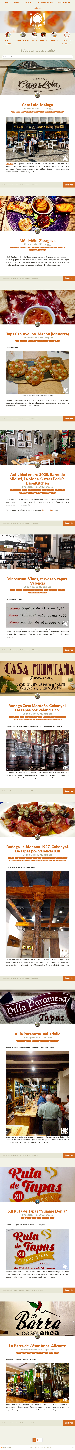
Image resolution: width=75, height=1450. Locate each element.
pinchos (29, 1040)
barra (46, 1352)
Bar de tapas (60, 111)
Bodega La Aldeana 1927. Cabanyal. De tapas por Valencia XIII (37, 848)
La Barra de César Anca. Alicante (37, 1345)
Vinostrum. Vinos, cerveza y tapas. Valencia (37, 580)
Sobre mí (37, 8)
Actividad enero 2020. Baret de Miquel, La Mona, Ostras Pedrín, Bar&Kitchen (38, 478)
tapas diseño (29, 111)
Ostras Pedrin (45, 492)
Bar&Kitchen (23, 492)
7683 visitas (34, 185)
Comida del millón (63, 3)
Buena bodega (54, 1040)
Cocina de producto (25, 247)
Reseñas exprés (45, 1040)
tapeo (22, 111)
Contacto (17, 3)
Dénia (56, 490)
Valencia (24, 490)
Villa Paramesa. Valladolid (38, 1034)
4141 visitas (34, 523)
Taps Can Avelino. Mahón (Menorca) (37, 334)
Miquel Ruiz (31, 492)
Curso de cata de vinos (44, 3)
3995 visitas (34, 650)
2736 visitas (34, 278)
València (53, 492)
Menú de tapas (33, 250)
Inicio (7, 3)
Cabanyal (16, 717)
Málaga (42, 111)
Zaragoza (39, 247)
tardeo (62, 247)
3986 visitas (39, 1290)
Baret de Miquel (48, 510)
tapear (18, 111)
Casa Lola (9, 164)
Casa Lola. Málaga (37, 104)
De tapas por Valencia (34, 592)
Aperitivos (30, 590)
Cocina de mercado (15, 490)
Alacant (56, 1352)
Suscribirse (28, 3)
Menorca (51, 340)
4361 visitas (34, 1423)
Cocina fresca (42, 250)
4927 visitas (33, 791)
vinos (46, 590)
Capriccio (62, 490)
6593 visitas (34, 978)
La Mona (38, 492)
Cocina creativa (15, 247)
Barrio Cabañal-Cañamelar (37, 719)
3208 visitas (34, 419)
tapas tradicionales (50, 111)
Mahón (57, 340)
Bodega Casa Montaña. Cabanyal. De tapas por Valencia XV (37, 707)
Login (72, 1447)
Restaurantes (14, 185)
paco (51, 108)
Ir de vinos (19, 590)
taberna (36, 111)
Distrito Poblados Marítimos (21, 719)
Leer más (69, 185)
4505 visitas (34, 1155)
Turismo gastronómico (17, 1290)
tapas (13, 111)
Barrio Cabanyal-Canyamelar (53, 719)
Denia (39, 490)
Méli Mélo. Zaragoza (38, 240)
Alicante (19, 1352)
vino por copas (52, 590)
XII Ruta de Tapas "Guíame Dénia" (37, 1211)
